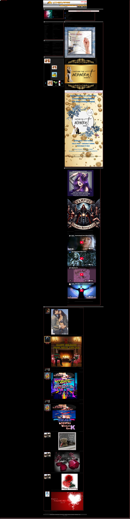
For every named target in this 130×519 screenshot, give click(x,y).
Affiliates (85, 5)
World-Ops (66, 514)
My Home (64, 5)
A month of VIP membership (59, 73)
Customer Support (52, 514)
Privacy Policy (62, 514)
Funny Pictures (76, 24)
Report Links (81, 308)
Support (82, 5)
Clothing (77, 5)
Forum (80, 5)
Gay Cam (85, 2)
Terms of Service (57, 514)
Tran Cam (85, 3)
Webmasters (76, 514)
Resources (69, 514)
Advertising (72, 514)
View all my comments (48, 511)
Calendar (74, 5)
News (66, 5)
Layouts (66, 24)
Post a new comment (54, 511)
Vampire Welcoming (70, 24)
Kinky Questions (67, 15)
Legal (79, 514)
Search (71, 5)
